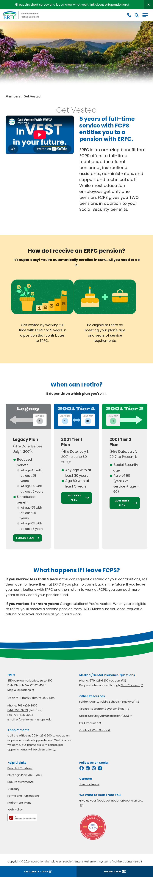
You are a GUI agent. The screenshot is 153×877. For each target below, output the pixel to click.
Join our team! (89, 784)
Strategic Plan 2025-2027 (24, 775)
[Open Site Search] (136, 15)
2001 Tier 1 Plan (74, 498)
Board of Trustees (19, 768)
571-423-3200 (98, 680)
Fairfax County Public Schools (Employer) (107, 702)
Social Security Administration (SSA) (104, 716)
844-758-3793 (17, 710)
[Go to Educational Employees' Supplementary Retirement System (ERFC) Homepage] (21, 15)
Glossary (13, 789)
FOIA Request (88, 723)
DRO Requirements (20, 782)
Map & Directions (19, 690)
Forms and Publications (23, 796)
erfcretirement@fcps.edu (33, 719)
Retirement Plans (19, 803)
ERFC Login (36, 871)
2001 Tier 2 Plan (122, 503)
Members (13, 96)
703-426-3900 (27, 705)
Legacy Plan (25, 538)
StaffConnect (130, 685)
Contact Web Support (94, 730)
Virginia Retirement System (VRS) (102, 709)
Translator (112, 871)
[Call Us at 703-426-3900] (129, 15)
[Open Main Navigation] (145, 15)
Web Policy (15, 809)
